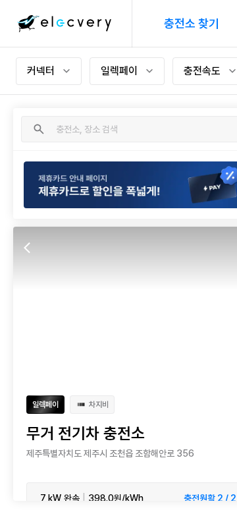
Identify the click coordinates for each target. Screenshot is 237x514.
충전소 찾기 (191, 23)
